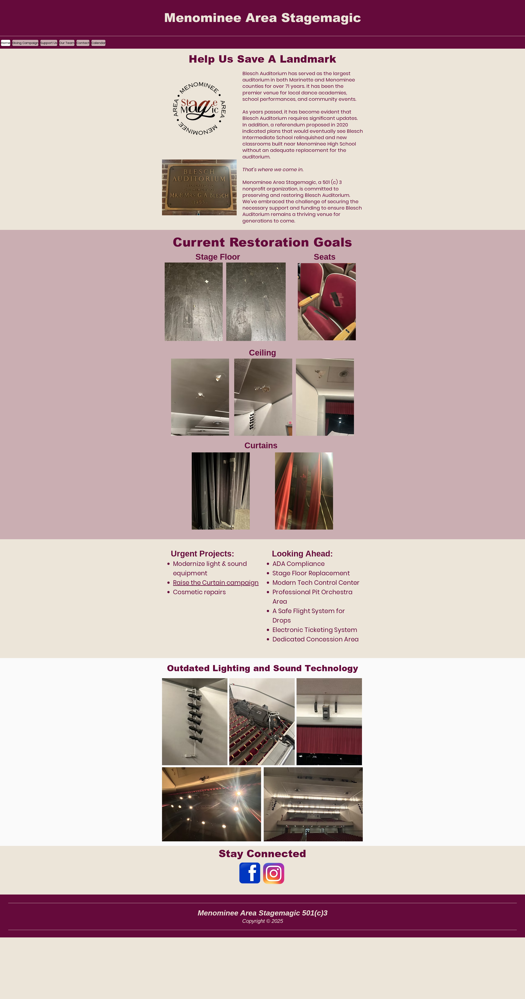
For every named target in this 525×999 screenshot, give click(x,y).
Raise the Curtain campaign (216, 582)
